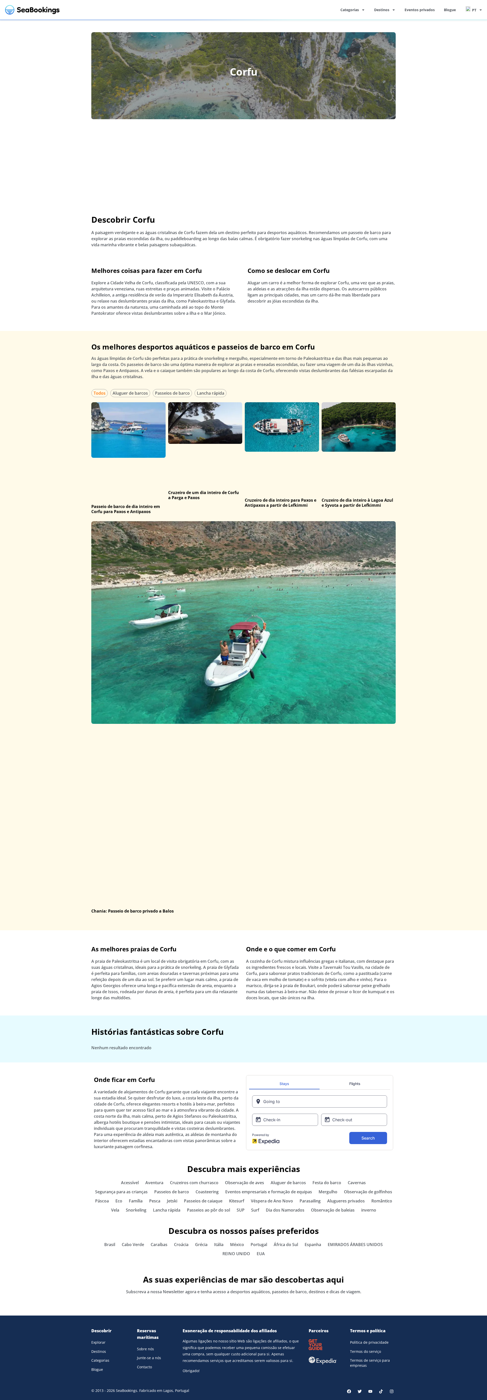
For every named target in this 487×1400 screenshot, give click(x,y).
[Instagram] (392, 1391)
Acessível (130, 1182)
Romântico (381, 1201)
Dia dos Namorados (285, 1210)
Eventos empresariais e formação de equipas (268, 1192)
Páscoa (102, 1201)
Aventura (154, 1182)
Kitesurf (236, 1201)
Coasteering (207, 1192)
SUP (241, 1210)
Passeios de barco (172, 393)
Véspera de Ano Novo (272, 1201)
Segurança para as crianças (121, 1192)
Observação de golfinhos (368, 1192)
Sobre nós (145, 1348)
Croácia (181, 1244)
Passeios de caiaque (203, 1201)
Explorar (98, 1342)
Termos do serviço (365, 1351)
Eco (118, 1201)
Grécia (201, 1244)
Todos (100, 393)
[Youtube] (370, 1391)
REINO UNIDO (236, 1253)
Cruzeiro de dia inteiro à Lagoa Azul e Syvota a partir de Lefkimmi (357, 502)
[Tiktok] (381, 1391)
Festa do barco (326, 1182)
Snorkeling (136, 1210)
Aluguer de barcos (130, 393)
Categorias (349, 9)
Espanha (313, 1244)
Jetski (172, 1201)
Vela (115, 1210)
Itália (218, 1244)
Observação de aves (244, 1182)
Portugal (259, 1244)
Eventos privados (420, 9)
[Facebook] (349, 1391)
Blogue (450, 9)
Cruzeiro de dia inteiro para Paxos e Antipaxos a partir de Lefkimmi (280, 502)
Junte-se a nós (149, 1357)
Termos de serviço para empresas (370, 1363)
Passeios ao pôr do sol (208, 1210)
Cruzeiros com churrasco (194, 1182)
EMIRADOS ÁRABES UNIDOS (355, 1244)
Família (136, 1201)
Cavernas (357, 1182)
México (237, 1244)
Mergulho (328, 1192)
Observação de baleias (333, 1210)
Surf (255, 1210)
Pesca (154, 1201)
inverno (368, 1210)
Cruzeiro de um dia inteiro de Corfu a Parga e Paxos (203, 495)
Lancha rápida (210, 393)
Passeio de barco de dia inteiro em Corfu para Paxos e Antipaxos (125, 509)
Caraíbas (159, 1244)
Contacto (144, 1366)
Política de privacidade (369, 1342)
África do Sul (286, 1244)
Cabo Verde (133, 1244)
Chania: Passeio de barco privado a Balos (132, 911)
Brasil (109, 1244)
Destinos (381, 9)
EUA (261, 1253)
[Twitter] (360, 1391)
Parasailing (310, 1201)
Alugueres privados (346, 1201)
